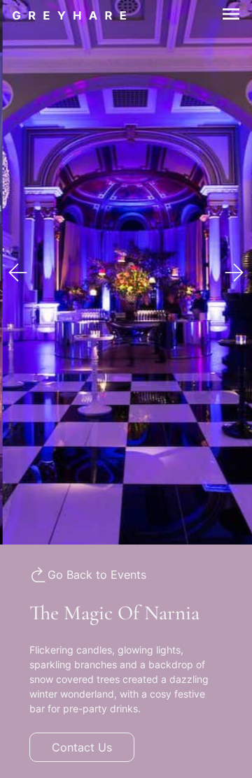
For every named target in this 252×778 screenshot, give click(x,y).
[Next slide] (234, 272)
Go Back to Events (97, 575)
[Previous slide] (17, 272)
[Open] (222, 14)
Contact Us (82, 747)
